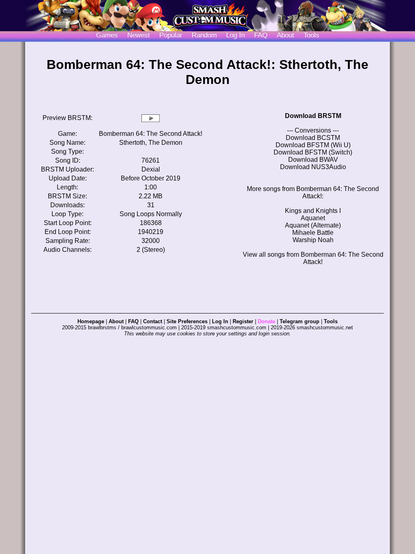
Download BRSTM (313, 115)
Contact (152, 321)
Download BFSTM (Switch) (313, 152)
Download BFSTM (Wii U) (313, 145)
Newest (138, 35)
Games (107, 35)
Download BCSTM (313, 137)
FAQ (260, 35)
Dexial (150, 169)
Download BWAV (313, 159)
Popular (170, 35)
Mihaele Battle (313, 232)
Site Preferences (187, 321)
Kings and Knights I (313, 210)
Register (243, 321)
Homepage (90, 321)
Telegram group (299, 321)
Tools (311, 35)
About (285, 35)
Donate (266, 321)
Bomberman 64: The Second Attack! (150, 133)
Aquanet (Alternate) (313, 225)
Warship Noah (313, 239)
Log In (220, 321)
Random (204, 35)
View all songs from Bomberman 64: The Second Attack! (313, 258)
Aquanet (313, 218)
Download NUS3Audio (313, 166)
